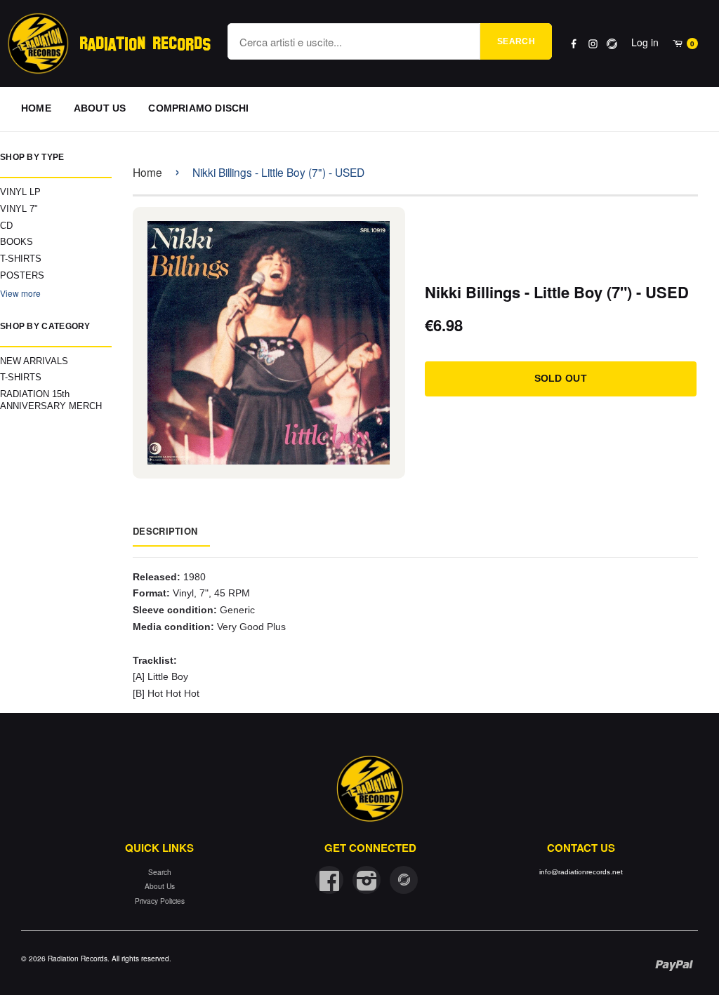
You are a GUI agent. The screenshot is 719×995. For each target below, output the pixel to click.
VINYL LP (20, 192)
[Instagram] (593, 44)
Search (516, 41)
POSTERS (22, 275)
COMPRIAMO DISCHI (198, 108)
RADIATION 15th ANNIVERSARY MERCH (51, 400)
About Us (160, 886)
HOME (36, 108)
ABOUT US (100, 108)
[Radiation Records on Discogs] (404, 880)
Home (147, 172)
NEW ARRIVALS (34, 361)
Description (165, 530)
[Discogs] (612, 44)
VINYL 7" (19, 208)
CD (6, 225)
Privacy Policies (160, 900)
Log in (645, 42)
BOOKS (16, 241)
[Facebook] (574, 44)
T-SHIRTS (20, 258)
